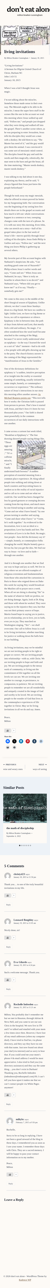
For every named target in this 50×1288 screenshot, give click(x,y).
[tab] (19, 845)
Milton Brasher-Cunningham (17, 58)
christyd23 (19, 874)
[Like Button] (7, 731)
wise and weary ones (13, 767)
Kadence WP (25, 1280)
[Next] (42, 818)
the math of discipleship (20, 828)
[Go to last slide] (7, 818)
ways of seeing (40, 767)
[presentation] (25, 808)
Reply (8, 905)
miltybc (20, 1119)
